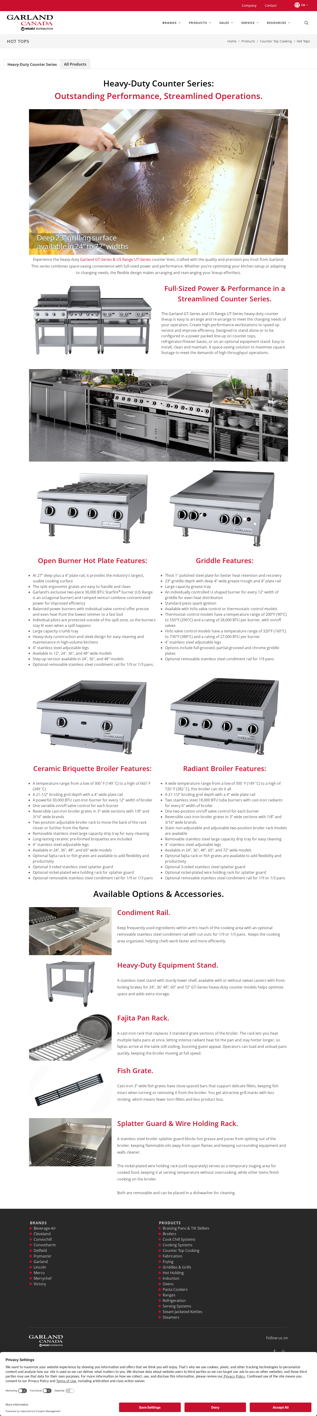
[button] (300, 5)
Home (231, 41)
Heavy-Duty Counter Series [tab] (32, 64)
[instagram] (283, 1351)
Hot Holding (173, 1273)
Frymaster (43, 1256)
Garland (41, 1261)
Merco (39, 1273)
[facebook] (274, 1351)
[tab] (32, 64)
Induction (171, 1278)
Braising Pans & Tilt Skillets (186, 1228)
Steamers (171, 1317)
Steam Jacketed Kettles (182, 1312)
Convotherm (45, 1245)
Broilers (169, 1234)
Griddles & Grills (177, 1267)
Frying (168, 1261)
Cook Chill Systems (179, 1239)
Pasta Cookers (175, 1289)
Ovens (168, 1284)
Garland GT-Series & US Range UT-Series (115, 259)
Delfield (40, 1250)
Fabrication (172, 1256)
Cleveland (42, 1234)
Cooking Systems (177, 1245)
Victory (40, 1284)
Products (248, 41)
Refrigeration (174, 1300)
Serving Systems (177, 1306)
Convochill (43, 1239)
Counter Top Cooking (276, 41)
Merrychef (43, 1278)
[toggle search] (306, 22)
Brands (38, 1222)
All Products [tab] (75, 64)
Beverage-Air (45, 1228)
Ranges (169, 1295)
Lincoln (40, 1267)
